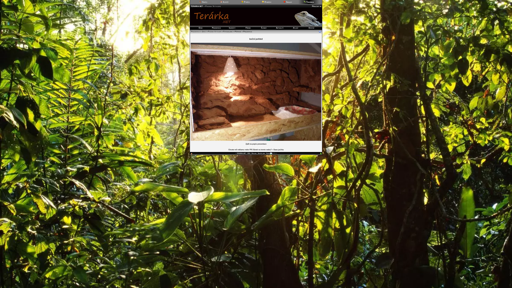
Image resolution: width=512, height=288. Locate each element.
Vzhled (268, 229)
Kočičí (225, 2)
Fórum (248, 28)
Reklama (254, 229)
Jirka (204, 32)
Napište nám (261, 229)
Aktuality (280, 28)
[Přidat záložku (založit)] (191, 230)
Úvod (201, 28)
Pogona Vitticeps (214, 32)
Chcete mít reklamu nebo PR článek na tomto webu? (250, 226)
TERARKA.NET (197, 6)
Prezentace (216, 28)
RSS (248, 229)
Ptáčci (246, 2)
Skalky (288, 2)
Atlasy (295, 28)
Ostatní (311, 28)
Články (264, 28)
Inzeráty (232, 28)
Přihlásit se (316, 6)
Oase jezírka (278, 226)
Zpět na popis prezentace (256, 220)
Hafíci (204, 2)
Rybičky (267, 2)
